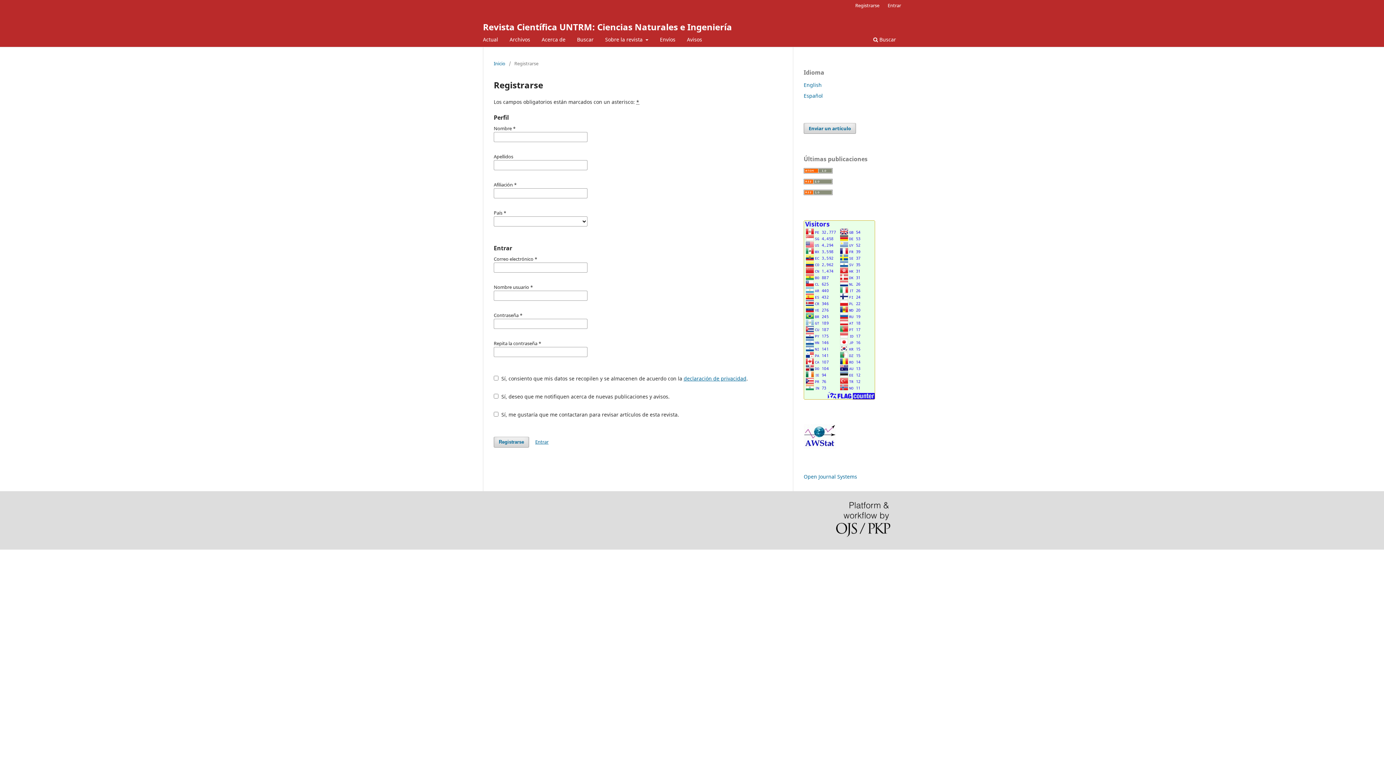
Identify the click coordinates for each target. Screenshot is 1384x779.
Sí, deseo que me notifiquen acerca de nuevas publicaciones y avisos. (585, 396)
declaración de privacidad (715, 378)
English (813, 85)
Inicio (499, 63)
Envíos (667, 39)
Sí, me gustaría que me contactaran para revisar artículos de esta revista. (589, 414)
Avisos (694, 39)
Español (813, 95)
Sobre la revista (624, 39)
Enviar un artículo (830, 128)
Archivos (520, 39)
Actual (490, 39)
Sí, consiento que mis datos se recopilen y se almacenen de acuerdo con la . (624, 378)
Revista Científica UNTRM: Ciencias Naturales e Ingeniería (607, 27)
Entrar (894, 5)
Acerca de (553, 39)
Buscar (585, 39)
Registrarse (867, 5)
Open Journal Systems (830, 476)
